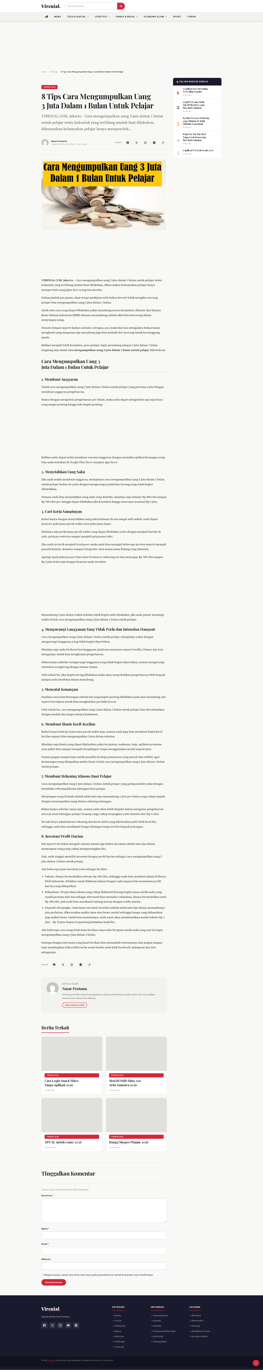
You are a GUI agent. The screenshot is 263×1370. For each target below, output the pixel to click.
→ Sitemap (194, 1325)
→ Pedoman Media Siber (163, 1331)
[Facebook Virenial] (44, 1325)
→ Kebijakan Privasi (199, 1331)
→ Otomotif (118, 1346)
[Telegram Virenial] (76, 1325)
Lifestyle (101, 16)
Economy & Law (154, 16)
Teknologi (49, 87)
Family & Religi (125, 16)
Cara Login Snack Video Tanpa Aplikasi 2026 (61, 1082)
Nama (45, 1228)
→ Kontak (156, 1320)
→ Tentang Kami (159, 1315)
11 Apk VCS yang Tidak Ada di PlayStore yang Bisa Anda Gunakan (194, 104)
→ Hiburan (118, 1336)
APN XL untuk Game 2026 (63, 1142)
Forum (191, 16)
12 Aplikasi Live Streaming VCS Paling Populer (195, 90)
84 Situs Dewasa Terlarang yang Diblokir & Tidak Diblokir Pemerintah (196, 121)
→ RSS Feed (195, 1315)
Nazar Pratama (74, 988)
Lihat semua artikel (74, 1005)
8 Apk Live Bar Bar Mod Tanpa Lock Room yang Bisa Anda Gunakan (194, 137)
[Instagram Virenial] (60, 1325)
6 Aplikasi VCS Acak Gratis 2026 (198, 150)
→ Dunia (116, 1320)
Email (45, 1244)
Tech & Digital (76, 16)
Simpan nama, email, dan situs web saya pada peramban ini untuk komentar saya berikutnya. (98, 1274)
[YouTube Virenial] (68, 1325)
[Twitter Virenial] (52, 1325)
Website (46, 1259)
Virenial (51, 1360)
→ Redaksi (156, 1325)
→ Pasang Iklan (159, 1341)
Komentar (47, 1195)
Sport (177, 16)
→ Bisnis (116, 1331)
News (57, 16)
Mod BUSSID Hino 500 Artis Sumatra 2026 (125, 1082)
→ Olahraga (118, 1341)
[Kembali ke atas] (256, 1363)
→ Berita (116, 1315)
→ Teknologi (118, 1325)
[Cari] (121, 6)
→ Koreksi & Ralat (198, 1336)
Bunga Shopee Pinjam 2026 (128, 1142)
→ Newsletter (196, 1320)
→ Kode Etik (157, 1336)
